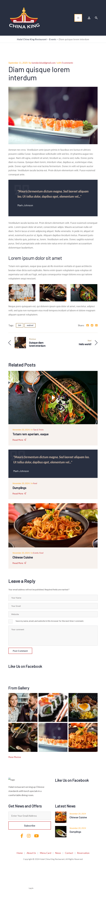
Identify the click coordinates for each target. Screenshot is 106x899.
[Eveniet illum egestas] (83, 707)
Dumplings (19, 488)
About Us (31, 852)
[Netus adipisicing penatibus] (83, 737)
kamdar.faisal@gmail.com (43, 62)
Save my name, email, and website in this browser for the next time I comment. (50, 621)
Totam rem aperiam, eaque (31, 434)
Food (35, 483)
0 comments (67, 62)
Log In (31, 888)
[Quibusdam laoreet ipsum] (53, 737)
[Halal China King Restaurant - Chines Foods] (24, 17)
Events (36, 553)
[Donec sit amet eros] (22, 707)
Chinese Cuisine (23, 557)
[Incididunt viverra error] (53, 707)
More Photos (14, 757)
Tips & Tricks (38, 429)
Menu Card (45, 852)
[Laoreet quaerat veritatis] (22, 737)
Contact (69, 852)
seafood (30, 325)
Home (20, 852)
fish (19, 325)
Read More (18, 439)
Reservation (83, 852)
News (58, 852)
